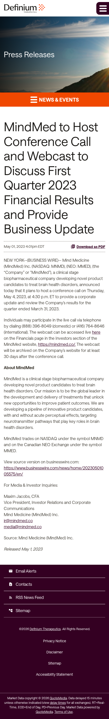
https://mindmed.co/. (57, 344)
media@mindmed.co (23, 526)
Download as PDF (91, 246)
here (96, 332)
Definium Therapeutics (45, 629)
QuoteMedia (58, 698)
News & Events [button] (58, 100)
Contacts (20, 584)
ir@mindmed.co (18, 520)
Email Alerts (22, 571)
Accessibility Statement (54, 674)
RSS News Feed (26, 597)
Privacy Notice (54, 641)
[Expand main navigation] (102, 8)
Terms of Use (64, 711)
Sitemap (19, 610)
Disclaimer (54, 652)
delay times (58, 702)
